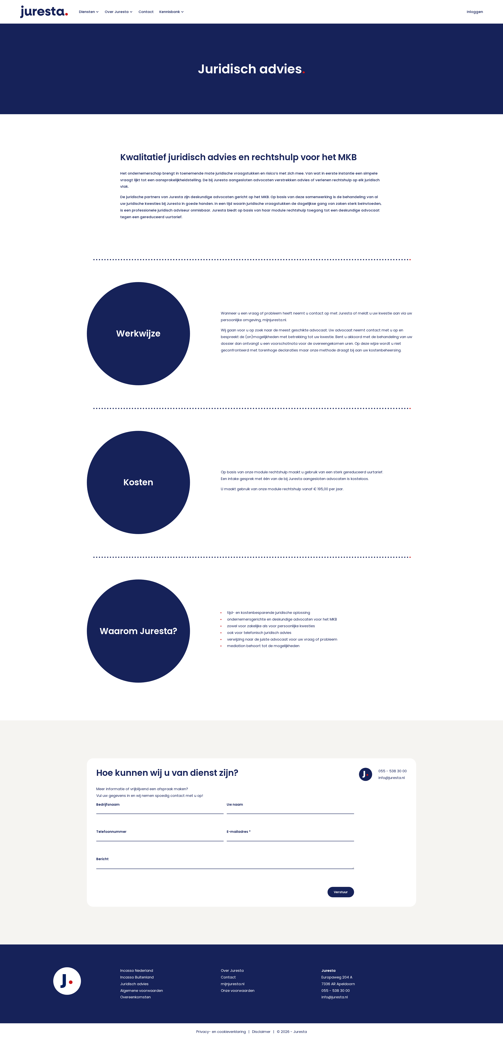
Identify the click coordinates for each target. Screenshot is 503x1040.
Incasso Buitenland (137, 977)
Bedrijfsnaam (108, 804)
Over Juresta (232, 970)
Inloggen (475, 11)
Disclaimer (261, 1031)
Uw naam (235, 804)
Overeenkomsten (135, 997)
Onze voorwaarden (237, 990)
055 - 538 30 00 (392, 771)
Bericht (102, 859)
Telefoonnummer (111, 832)
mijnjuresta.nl (232, 983)
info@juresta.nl (391, 777)
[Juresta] (44, 12)
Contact (146, 11)
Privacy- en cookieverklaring (221, 1031)
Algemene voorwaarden (141, 990)
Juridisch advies (134, 983)
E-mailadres (239, 832)
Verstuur (341, 892)
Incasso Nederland (136, 970)
